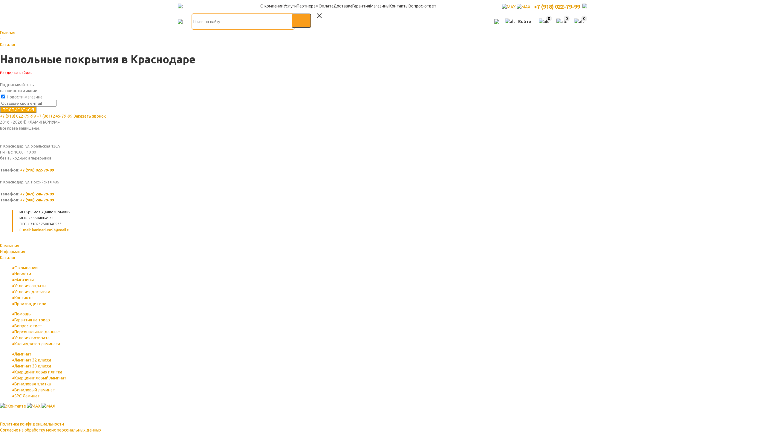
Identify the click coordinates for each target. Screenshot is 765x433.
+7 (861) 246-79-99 (55, 116)
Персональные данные (37, 331)
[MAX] (509, 6)
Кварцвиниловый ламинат (40, 378)
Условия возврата (32, 337)
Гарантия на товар (32, 319)
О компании (26, 267)
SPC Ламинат (27, 396)
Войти (524, 21)
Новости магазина (24, 97)
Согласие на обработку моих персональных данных (50, 430)
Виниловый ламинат (34, 390)
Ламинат (22, 354)
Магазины (24, 279)
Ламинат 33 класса (32, 366)
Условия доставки (32, 291)
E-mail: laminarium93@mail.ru (45, 230)
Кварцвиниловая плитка (38, 372)
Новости (22, 273)
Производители (30, 303)
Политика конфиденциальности (32, 424)
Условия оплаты (30, 285)
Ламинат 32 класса (32, 360)
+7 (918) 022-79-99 (557, 7)
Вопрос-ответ (28, 325)
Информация (12, 251)
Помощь (22, 314)
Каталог (8, 257)
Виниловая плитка (32, 384)
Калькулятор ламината (37, 343)
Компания (9, 245)
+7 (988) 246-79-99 (37, 200)
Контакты (23, 297)
